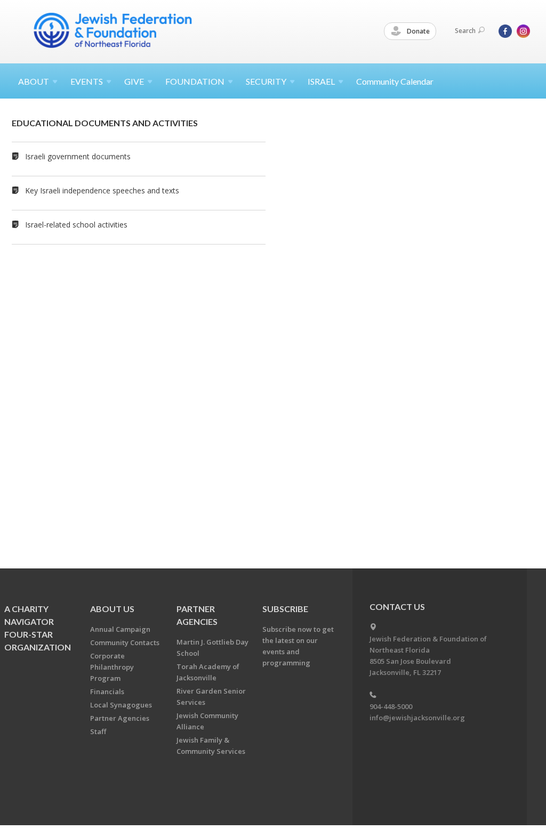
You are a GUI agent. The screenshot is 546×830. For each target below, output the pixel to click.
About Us (112, 609)
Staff (98, 731)
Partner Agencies (119, 718)
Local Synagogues (121, 705)
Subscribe (285, 609)
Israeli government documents (78, 156)
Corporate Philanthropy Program (112, 667)
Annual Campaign (120, 629)
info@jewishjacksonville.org (417, 717)
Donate (417, 31)
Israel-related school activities (76, 224)
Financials (107, 691)
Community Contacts (124, 642)
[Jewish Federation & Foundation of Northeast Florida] (113, 30)
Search (465, 30)
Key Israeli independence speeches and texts (102, 190)
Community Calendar (394, 81)
